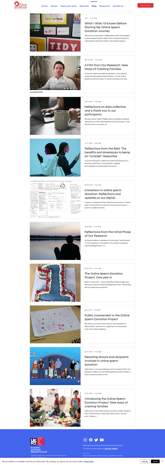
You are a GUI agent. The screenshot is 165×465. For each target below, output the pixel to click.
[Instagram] (85, 440)
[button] (84, 5)
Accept (155, 461)
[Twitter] (96, 440)
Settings (145, 461)
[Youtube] (102, 440)
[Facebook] (91, 440)
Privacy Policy (89, 461)
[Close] (162, 461)
